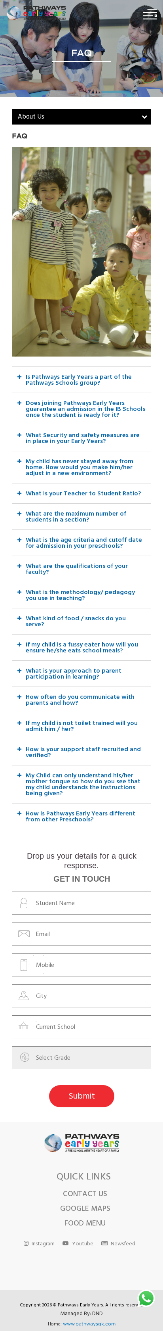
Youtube (82, 1244)
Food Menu (85, 1224)
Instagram (43, 1244)
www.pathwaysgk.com (89, 1323)
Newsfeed (123, 1244)
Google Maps (85, 1210)
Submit (81, 1097)
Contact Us (85, 1195)
